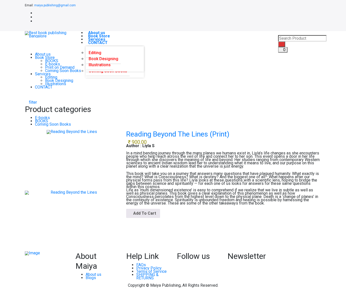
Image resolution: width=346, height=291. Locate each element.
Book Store (45, 57)
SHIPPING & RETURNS (147, 276)
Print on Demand (59, 67)
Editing (51, 77)
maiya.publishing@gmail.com (55, 5)
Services (43, 74)
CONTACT (98, 42)
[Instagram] (36, 21)
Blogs (91, 277)
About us (43, 54)
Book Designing (59, 80)
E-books (52, 64)
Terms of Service (151, 271)
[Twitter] (36, 17)
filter (32, 102)
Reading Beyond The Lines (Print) (177, 134)
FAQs (141, 264)
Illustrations (55, 83)
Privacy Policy (149, 268)
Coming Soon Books (63, 70)
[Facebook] (36, 13)
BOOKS (51, 60)
